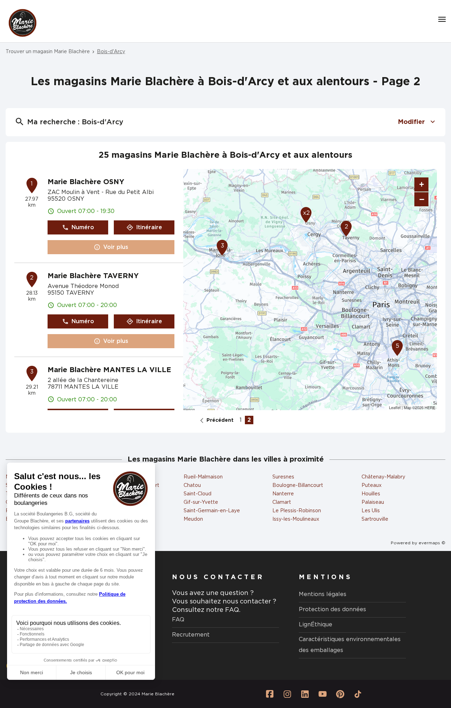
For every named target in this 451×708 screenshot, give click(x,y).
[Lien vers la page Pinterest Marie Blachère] (340, 694)
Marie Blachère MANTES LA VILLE (109, 370)
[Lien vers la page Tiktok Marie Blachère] (357, 694)
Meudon (193, 519)
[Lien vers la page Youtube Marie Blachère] (322, 694)
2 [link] (249, 420)
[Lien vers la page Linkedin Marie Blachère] (305, 694)
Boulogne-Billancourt (297, 485)
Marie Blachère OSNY (86, 182)
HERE (430, 407)
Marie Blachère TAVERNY (93, 276)
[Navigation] (442, 19)
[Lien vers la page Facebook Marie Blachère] (269, 694)
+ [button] (421, 184)
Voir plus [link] (115, 247)
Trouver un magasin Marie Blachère (48, 51)
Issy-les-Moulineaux (295, 519)
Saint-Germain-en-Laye (212, 510)
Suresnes (283, 477)
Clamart (281, 502)
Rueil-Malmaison (203, 477)
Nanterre (283, 493)
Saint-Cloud (197, 493)
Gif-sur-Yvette (201, 502)
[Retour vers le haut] (424, 667)
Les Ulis (371, 510)
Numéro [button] (83, 227)
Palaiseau (373, 502)
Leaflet (395, 407)
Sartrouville (375, 519)
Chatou (192, 485)
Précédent (220, 420)
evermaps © (432, 543)
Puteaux (372, 485)
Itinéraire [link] (149, 227)
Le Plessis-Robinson (296, 510)
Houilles (371, 493)
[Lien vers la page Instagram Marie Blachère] (287, 694)
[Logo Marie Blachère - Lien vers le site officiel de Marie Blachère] (22, 23)
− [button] (421, 199)
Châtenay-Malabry (383, 477)
